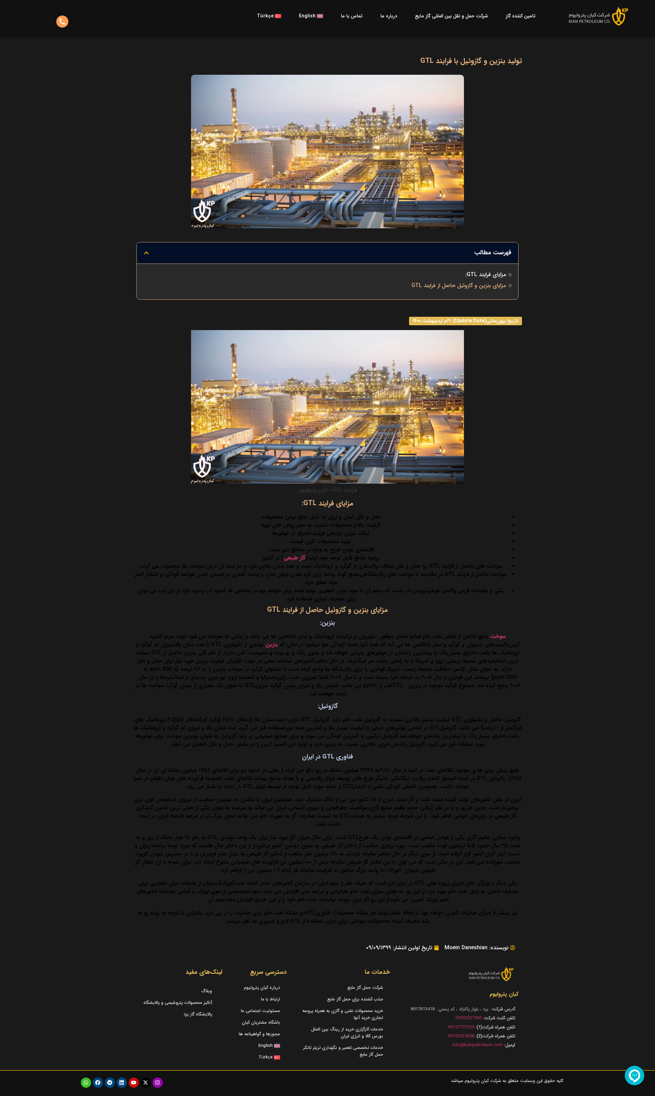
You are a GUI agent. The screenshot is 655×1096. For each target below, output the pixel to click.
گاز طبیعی (294, 558)
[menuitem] (311, 16)
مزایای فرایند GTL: (485, 275)
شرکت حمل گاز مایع (365, 987)
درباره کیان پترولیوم (262, 987)
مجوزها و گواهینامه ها (259, 1034)
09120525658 (461, 1036)
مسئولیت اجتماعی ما (260, 1010)
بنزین (271, 644)
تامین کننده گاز (521, 16)
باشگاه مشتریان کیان (261, 1022)
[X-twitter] (146, 1083)
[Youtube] (134, 1083)
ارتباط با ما (270, 999)
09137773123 (461, 1027)
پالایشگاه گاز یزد (198, 1014)
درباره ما (388, 16)
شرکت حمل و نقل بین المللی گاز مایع (451, 16)
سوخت (498, 636)
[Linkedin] (122, 1083)
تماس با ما (352, 16)
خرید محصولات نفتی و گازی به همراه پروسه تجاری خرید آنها (342, 1014)
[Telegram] (110, 1083)
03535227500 (468, 1018)
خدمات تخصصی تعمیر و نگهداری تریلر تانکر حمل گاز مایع (343, 1051)
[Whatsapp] (86, 1083)
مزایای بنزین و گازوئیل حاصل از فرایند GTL (458, 286)
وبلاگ (206, 991)
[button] (146, 253)
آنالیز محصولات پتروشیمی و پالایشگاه (177, 1002)
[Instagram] (157, 1083)
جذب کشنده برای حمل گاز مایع (355, 999)
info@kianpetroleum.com (477, 1045)
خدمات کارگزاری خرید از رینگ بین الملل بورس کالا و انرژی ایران (347, 1033)
